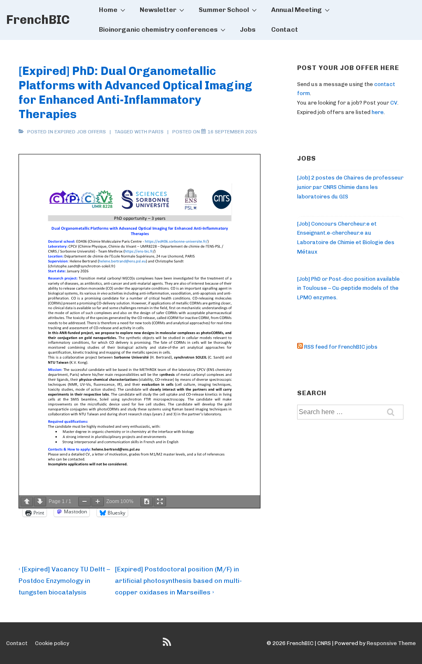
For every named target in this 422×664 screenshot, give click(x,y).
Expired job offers (80, 132)
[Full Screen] (160, 501)
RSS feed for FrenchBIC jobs (340, 347)
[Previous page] (27, 501)
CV (393, 103)
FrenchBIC (38, 19)
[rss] (168, 645)
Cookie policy (52, 643)
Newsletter (158, 10)
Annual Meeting (296, 10)
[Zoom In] (97, 501)
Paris (156, 132)
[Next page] (40, 501)
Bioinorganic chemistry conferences (158, 29)
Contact (284, 29)
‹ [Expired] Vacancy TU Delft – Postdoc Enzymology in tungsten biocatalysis (64, 580)
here (378, 112)
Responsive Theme (391, 643)
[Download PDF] (147, 501)
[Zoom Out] (84, 501)
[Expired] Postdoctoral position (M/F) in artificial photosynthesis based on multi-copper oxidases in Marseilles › (178, 580)
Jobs (248, 29)
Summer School (224, 10)
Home (108, 10)
